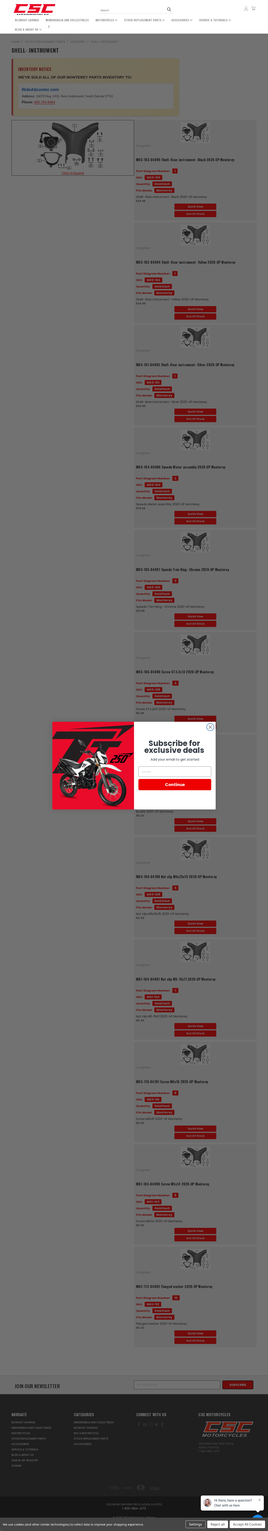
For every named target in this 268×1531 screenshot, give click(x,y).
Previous (20, 1518)
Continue (175, 785)
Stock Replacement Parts (143, 20)
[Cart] (253, 8)
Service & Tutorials (213, 20)
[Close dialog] (210, 727)
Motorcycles (105, 20)
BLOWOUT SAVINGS (27, 20)
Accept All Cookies (247, 1524)
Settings (195, 1524)
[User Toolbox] (246, 8)
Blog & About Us (27, 29)
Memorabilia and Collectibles (67, 20)
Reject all (218, 1524)
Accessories (180, 20)
